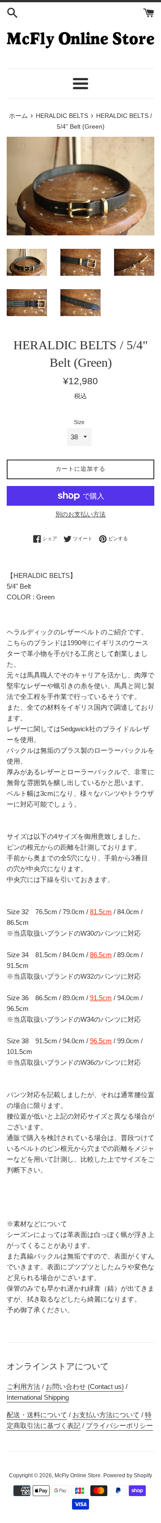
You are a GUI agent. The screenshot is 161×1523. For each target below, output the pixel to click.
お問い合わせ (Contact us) (85, 1386)
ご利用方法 (23, 1386)
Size (79, 422)
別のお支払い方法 (80, 514)
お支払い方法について (106, 1415)
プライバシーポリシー (119, 1425)
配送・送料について (37, 1415)
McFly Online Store (78, 1475)
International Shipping (38, 1397)
